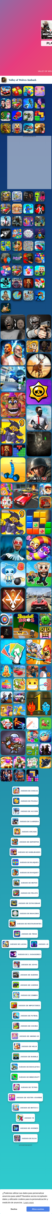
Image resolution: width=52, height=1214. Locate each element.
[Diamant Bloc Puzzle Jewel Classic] (40, 108)
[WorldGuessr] (17, 300)
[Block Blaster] (40, 120)
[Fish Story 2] (17, 238)
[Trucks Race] (17, 120)
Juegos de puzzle (29, 801)
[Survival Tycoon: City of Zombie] (6, 201)
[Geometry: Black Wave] (6, 238)
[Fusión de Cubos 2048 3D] (17, 95)
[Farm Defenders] (6, 133)
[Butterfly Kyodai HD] (28, 250)
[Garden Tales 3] (40, 287)
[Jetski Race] (40, 250)
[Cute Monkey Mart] (17, 213)
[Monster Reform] (40, 225)
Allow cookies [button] (38, 1209)
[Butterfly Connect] (17, 263)
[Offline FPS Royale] (6, 225)
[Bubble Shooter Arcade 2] (28, 275)
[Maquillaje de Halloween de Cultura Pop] (6, 108)
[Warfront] (17, 225)
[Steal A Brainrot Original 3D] (28, 225)
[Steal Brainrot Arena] (40, 275)
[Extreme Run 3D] (40, 238)
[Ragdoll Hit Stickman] (40, 213)
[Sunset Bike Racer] (17, 201)
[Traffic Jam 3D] (17, 287)
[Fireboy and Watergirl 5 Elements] (6, 263)
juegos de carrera (29, 821)
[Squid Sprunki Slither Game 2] (40, 201)
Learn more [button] (28, 1203)
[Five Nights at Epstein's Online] (28, 201)
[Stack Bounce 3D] (28, 95)
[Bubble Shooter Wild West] (40, 263)
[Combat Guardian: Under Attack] (6, 213)
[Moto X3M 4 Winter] (28, 300)
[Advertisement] (26, 1173)
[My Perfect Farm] (17, 108)
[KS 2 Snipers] (28, 120)
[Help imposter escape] (40, 95)
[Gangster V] (40, 133)
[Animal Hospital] (17, 133)
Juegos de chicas (29, 791)
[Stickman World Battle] (28, 263)
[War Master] (28, 213)
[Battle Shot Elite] (6, 300)
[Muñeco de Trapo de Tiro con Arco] (40, 300)
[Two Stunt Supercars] (6, 95)
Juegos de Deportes (29, 842)
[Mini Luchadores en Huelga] (6, 120)
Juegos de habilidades (29, 852)
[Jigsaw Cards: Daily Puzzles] (6, 250)
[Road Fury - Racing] (28, 133)
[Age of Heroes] (17, 250)
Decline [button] (14, 1209)
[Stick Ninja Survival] (28, 108)
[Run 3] (6, 287)
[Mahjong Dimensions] (28, 238)
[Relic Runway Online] (6, 312)
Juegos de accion (29, 811)
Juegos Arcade (29, 832)
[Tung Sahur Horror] (28, 287)
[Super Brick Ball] (6, 275)
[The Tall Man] (17, 275)
